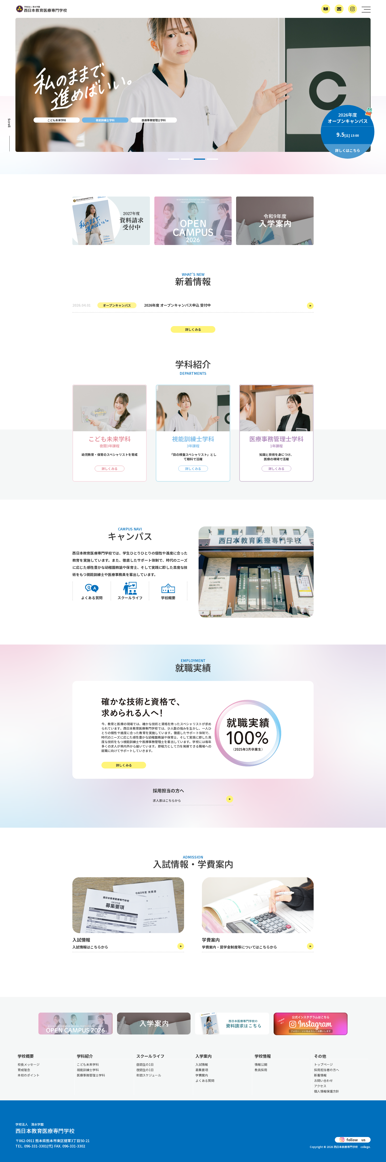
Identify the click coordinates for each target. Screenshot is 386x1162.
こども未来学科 (56, 120)
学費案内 (201, 1075)
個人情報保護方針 (326, 1091)
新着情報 (320, 1075)
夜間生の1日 (145, 1070)
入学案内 (203, 1056)
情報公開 (261, 1064)
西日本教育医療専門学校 (44, 1129)
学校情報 (263, 1056)
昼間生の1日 (145, 1064)
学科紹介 (85, 1056)
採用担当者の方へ (326, 1070)
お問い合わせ (323, 1080)
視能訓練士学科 (105, 120)
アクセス (320, 1086)
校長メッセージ (29, 1064)
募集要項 (201, 1070)
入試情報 (201, 1064)
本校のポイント (29, 1075)
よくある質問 (204, 1080)
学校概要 (26, 1056)
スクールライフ (150, 1056)
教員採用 (261, 1070)
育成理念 (24, 1070)
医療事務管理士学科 (154, 120)
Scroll (9, 122)
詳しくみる (193, 329)
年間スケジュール (148, 1075)
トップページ (323, 1064)
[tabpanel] (193, 96)
